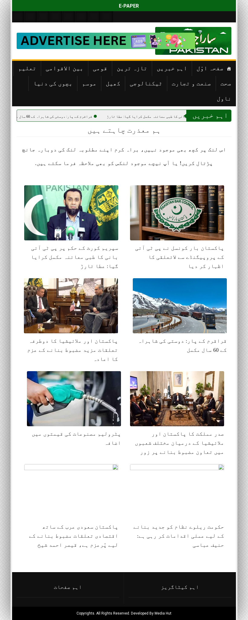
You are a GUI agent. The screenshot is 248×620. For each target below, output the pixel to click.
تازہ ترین (132, 68)
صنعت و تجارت (191, 83)
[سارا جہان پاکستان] (213, 41)
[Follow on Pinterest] (69, 16)
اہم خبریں (172, 68)
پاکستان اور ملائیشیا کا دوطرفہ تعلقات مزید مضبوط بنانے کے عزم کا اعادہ (72, 350)
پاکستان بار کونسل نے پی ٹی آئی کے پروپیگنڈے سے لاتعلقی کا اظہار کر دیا (179, 257)
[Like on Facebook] (31, 16)
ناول (224, 98)
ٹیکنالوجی (146, 83)
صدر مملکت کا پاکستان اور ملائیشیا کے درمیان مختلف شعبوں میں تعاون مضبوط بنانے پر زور (179, 443)
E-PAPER (128, 6)
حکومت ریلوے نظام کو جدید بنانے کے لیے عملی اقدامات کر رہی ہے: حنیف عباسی (178, 536)
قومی (100, 68)
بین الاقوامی (64, 68)
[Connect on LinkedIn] (82, 16)
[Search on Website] (18, 16)
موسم (89, 83)
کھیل (113, 83)
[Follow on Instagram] (107, 16)
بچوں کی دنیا (53, 83)
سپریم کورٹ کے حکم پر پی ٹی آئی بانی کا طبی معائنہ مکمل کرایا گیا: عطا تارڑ (74, 257)
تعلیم (27, 68)
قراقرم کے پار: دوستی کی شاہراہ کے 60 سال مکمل (91, 116)
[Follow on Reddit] (94, 16)
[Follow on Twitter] (44, 16)
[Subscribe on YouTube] (56, 16)
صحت (225, 83)
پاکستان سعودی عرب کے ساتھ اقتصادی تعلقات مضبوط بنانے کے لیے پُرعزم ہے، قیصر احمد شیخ (73, 536)
